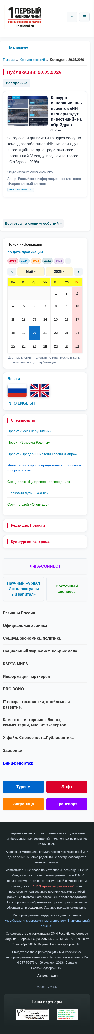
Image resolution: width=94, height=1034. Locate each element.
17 (77, 319)
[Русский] (17, 390)
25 (13, 346)
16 (66, 319)
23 (66, 333)
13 (34, 319)
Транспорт (67, 804)
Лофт (66, 786)
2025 (12, 260)
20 (34, 333)
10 (77, 306)
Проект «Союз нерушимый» (29, 431)
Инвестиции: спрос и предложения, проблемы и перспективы (44, 467)
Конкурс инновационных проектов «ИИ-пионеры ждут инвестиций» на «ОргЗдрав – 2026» (66, 114)
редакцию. (35, 907)
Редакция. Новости (28, 525)
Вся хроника (16, 83)
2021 (59, 260)
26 (23, 346)
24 (77, 333)
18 (13, 333)
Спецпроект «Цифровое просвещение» (38, 482)
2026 (58, 271)
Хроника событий (32, 60)
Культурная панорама (30, 542)
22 (56, 333)
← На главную (15, 47)
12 (23, 319)
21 (45, 333)
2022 (47, 260)
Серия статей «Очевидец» (28, 504)
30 (66, 346)
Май (29, 271)
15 (56, 319)
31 (77, 346)
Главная (9, 60)
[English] (39, 390)
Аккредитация (47, 975)
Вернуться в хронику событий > (33, 223)
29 (56, 346)
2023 (36, 260)
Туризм (23, 786)
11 (12, 319)
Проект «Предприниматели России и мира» (42, 454)
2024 (24, 260)
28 (45, 346)
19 (23, 333)
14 (45, 319)
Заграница (23, 804)
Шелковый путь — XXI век (27, 493)
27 (34, 346)
